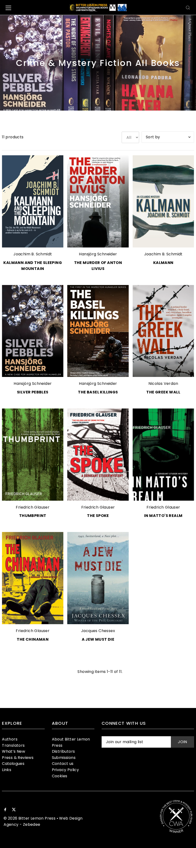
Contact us (63, 763)
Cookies (59, 776)
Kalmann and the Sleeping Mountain (32, 265)
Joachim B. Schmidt (32, 254)
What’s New (13, 751)
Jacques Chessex (98, 630)
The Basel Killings (98, 392)
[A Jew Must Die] (98, 578)
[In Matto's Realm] (163, 454)
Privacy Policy (65, 770)
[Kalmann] (163, 201)
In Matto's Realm (163, 515)
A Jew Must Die (98, 639)
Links (6, 770)
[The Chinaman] (32, 578)
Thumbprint (32, 515)
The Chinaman (33, 639)
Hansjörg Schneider (98, 254)
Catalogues (13, 763)
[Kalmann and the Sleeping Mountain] (32, 201)
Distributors (63, 751)
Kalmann (163, 262)
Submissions (64, 757)
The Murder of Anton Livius (98, 265)
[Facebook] (5, 810)
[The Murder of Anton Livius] (98, 201)
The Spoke (98, 515)
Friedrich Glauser (32, 507)
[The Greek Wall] (163, 331)
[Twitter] (14, 810)
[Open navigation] (8, 8)
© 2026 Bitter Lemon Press (29, 818)
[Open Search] (188, 7)
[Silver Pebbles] (32, 331)
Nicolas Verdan (163, 383)
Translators (13, 745)
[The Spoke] (98, 454)
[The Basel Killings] (98, 331)
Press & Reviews (17, 757)
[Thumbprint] (32, 454)
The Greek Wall (163, 392)
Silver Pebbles (33, 392)
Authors (9, 739)
